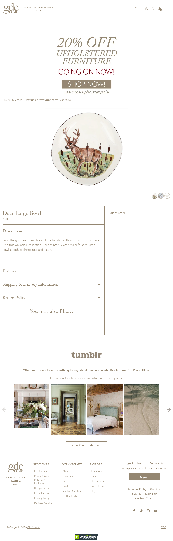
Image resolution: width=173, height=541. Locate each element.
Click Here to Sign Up (57, 286)
